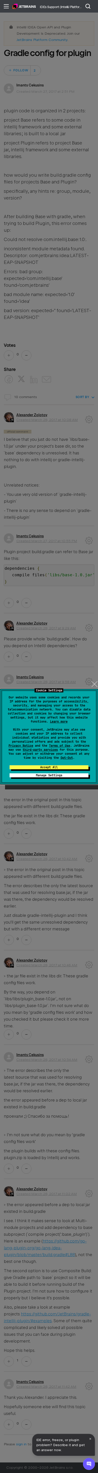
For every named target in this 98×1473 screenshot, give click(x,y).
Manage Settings (49, 775)
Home (24, 6)
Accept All (49, 767)
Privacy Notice (21, 746)
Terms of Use (59, 746)
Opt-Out (67, 758)
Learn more (59, 722)
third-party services (40, 750)
